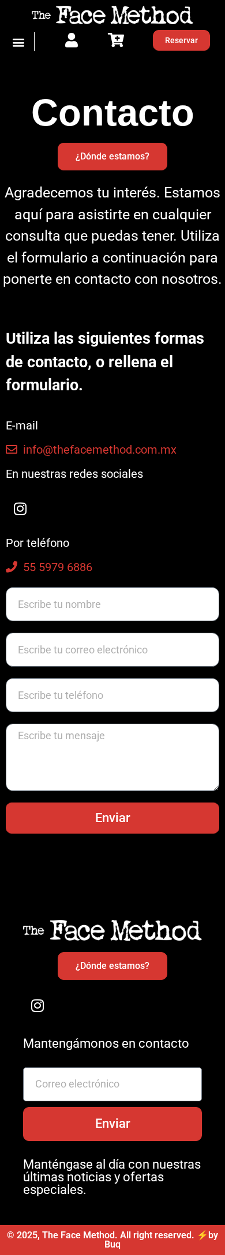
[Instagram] (20, 508)
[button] (18, 41)
